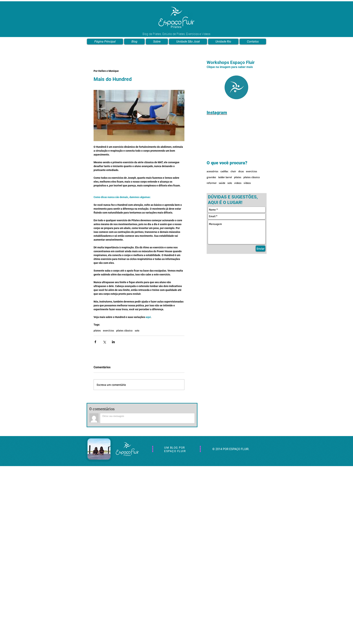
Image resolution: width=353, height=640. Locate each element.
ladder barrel (225, 177)
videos (237, 182)
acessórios (212, 171)
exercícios (108, 330)
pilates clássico (124, 330)
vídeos (247, 182)
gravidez (211, 177)
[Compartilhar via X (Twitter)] (104, 342)
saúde (222, 182)
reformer (212, 182)
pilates (97, 330)
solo (137, 330)
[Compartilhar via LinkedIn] (113, 342)
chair (233, 171)
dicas (241, 171)
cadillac (224, 171)
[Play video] (139, 115)
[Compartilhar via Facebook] (95, 342)
